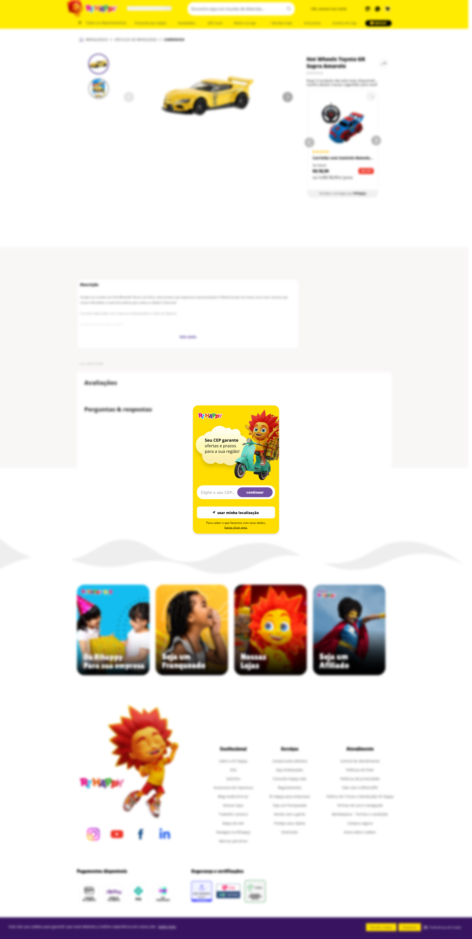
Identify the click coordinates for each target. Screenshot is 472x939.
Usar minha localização (238, 512)
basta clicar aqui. (236, 527)
